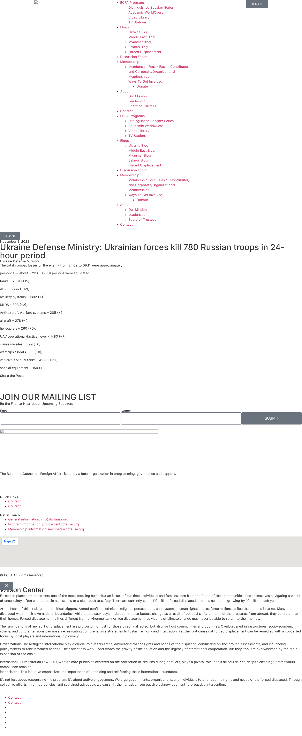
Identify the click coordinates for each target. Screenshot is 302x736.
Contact (126, 111)
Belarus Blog (138, 47)
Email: (4, 410)
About (125, 91)
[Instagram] (61, 484)
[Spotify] (50, 484)
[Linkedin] (39, 484)
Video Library (138, 17)
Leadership (136, 101)
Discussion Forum (134, 57)
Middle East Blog (141, 37)
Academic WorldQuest (145, 12)
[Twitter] (16, 484)
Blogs (124, 27)
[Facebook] (5, 484)
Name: (126, 410)
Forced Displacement (144, 52)
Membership (129, 62)
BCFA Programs (132, 2)
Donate (142, 86)
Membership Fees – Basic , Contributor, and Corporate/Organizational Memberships (158, 71)
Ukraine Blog (138, 32)
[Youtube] (28, 484)
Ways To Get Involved (145, 81)
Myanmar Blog (139, 42)
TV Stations (137, 22)
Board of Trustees (142, 106)
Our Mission (137, 96)
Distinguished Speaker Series (151, 7)
